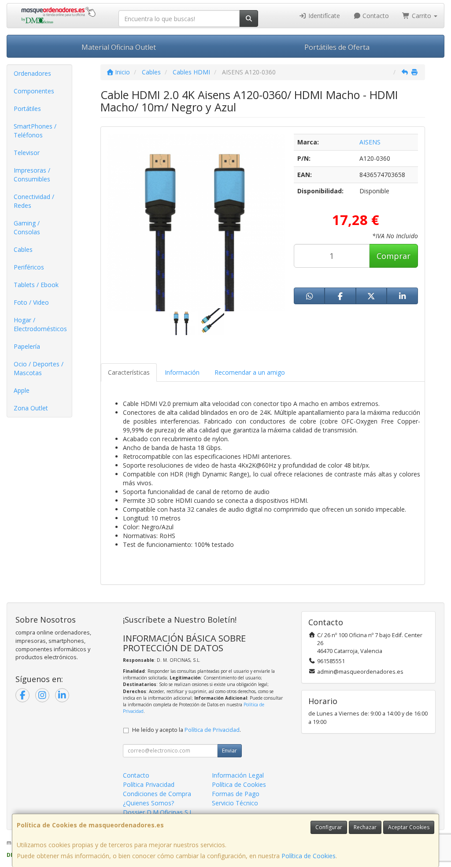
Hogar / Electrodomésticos (40, 324)
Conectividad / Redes (34, 201)
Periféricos (29, 267)
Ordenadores (32, 73)
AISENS (370, 142)
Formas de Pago (235, 794)
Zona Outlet (31, 408)
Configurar (328, 827)
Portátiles (27, 108)
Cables (23, 249)
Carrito (421, 15)
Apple (22, 390)
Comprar (393, 256)
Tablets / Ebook (36, 284)
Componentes (34, 91)
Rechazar (365, 827)
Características (129, 372)
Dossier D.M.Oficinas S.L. (158, 812)
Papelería (27, 346)
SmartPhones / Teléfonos (35, 130)
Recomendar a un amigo (249, 372)
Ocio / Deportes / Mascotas (38, 368)
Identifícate (323, 15)
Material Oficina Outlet (118, 47)
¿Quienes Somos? (148, 803)
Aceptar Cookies (408, 827)
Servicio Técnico (235, 803)
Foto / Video (31, 302)
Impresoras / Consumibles (32, 174)
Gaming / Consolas (27, 227)
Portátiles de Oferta (337, 47)
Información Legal (238, 775)
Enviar (229, 750)
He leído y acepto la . (186, 730)
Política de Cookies (308, 856)
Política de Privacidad (212, 730)
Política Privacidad (148, 784)
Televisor (27, 152)
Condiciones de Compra (157, 794)
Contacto (375, 15)
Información (182, 372)
